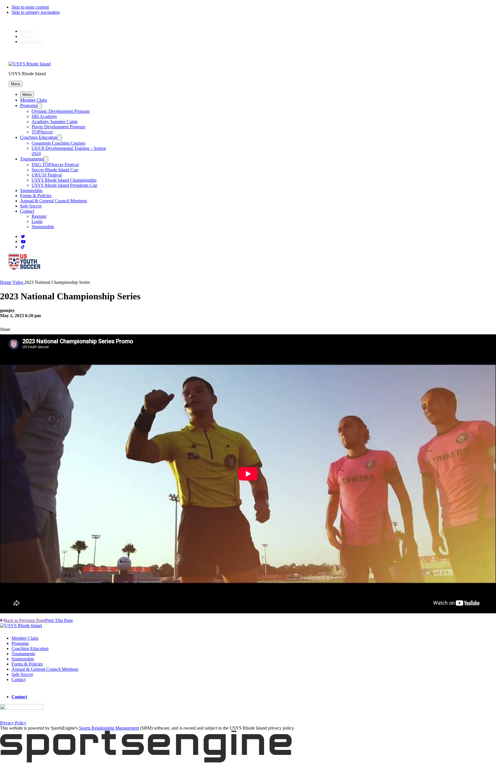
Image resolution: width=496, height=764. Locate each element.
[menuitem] (6, 282)
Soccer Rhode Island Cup (55, 169)
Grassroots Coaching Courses (58, 143)
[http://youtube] (23, 242)
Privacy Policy (13, 722)
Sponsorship (31, 41)
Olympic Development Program (61, 111)
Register (27, 31)
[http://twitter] (23, 236)
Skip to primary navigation (35, 12)
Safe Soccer (31, 205)
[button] (15, 84)
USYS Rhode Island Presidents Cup (64, 185)
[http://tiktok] (22, 247)
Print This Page (59, 620)
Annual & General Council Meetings (53, 200)
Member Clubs (33, 100)
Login (25, 36)
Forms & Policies (35, 195)
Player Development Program (58, 126)
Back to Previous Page (24, 620)
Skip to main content (30, 7)
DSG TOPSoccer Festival (55, 164)
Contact (27, 211)
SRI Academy (44, 116)
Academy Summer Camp (55, 121)
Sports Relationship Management (109, 728)
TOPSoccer (42, 131)
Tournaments (32, 158)
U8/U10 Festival (47, 174)
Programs (28, 105)
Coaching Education (38, 137)
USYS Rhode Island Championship (64, 180)
